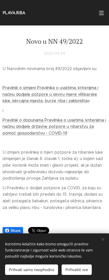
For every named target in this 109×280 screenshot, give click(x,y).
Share (16, 231)
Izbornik (101, 13)
